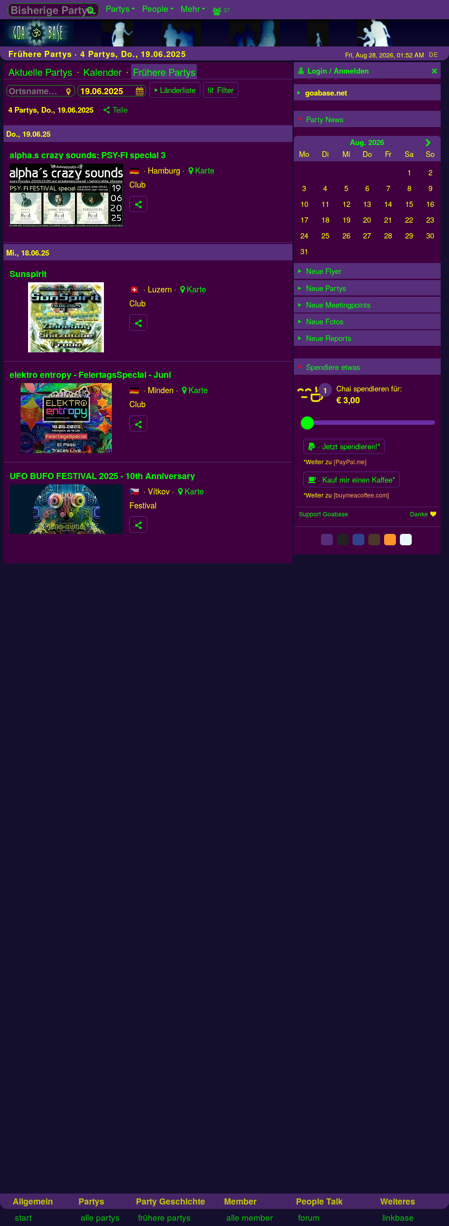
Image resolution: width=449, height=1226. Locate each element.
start (23, 1217)
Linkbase (398, 1217)
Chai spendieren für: (369, 388)
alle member (249, 1217)
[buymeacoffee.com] (361, 494)
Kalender (102, 71)
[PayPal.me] (350, 461)
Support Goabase (323, 513)
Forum (309, 1217)
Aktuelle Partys (40, 71)
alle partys (100, 1217)
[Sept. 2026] (428, 142)
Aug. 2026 (367, 142)
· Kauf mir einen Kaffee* (356, 479)
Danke (419, 513)
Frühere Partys (164, 71)
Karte (204, 170)
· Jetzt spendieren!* (348, 446)
